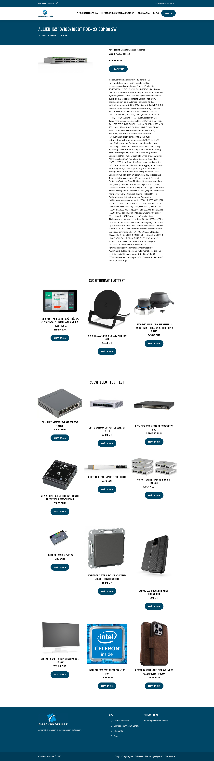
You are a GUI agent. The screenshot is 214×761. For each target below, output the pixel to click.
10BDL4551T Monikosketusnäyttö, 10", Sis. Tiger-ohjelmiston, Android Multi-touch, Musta (60, 322)
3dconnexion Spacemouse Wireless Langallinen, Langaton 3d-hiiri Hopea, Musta (154, 328)
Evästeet (139, 756)
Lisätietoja (118, 69)
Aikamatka (144, 13)
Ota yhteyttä (127, 756)
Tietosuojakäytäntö (154, 756)
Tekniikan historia (87, 13)
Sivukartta (170, 756)
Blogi (156, 13)
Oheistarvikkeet (49, 35)
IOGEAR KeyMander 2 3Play (60, 554)
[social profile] (57, 3)
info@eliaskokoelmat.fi (165, 3)
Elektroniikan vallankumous (117, 13)
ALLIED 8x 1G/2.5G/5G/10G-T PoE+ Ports (107, 476)
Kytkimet (64, 35)
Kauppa (168, 13)
